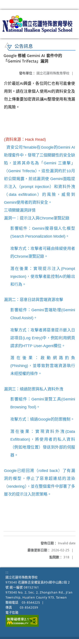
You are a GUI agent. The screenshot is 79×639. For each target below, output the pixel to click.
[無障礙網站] (21, 625)
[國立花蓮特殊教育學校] (37, 24)
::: (7, 572)
